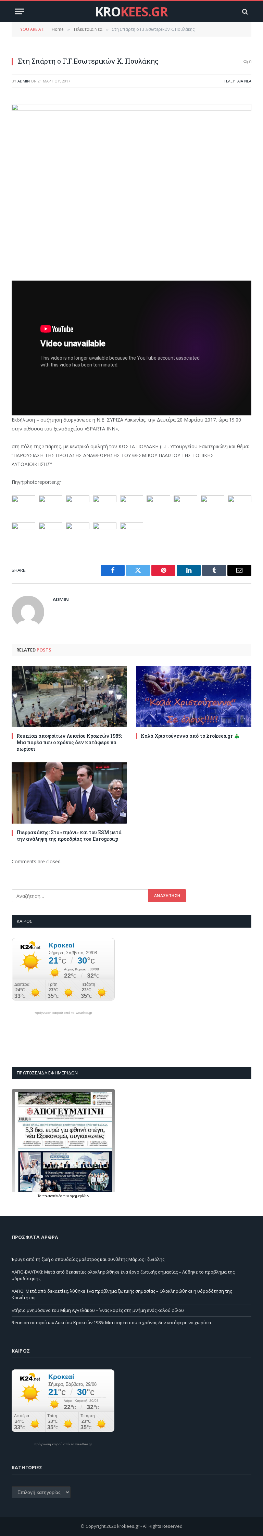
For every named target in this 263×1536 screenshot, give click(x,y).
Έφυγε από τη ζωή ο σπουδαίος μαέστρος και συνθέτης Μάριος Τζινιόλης (88, 1259)
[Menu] (19, 11)
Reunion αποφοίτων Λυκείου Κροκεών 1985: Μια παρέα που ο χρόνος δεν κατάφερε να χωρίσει (69, 742)
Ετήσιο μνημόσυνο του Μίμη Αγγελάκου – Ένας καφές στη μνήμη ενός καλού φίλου (98, 1310)
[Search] (244, 11)
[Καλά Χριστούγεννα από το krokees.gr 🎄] (193, 696)
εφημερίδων (79, 1195)
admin (23, 80)
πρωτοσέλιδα (52, 1195)
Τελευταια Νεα (237, 80)
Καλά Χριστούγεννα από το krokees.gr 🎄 (190, 736)
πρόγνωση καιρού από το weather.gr (63, 1013)
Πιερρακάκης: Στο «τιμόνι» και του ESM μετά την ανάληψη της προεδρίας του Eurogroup (69, 835)
